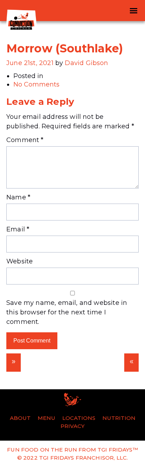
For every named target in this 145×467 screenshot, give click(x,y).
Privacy (72, 426)
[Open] (133, 10)
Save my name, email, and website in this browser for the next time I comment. (66, 312)
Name (18, 197)
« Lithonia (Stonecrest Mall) (131, 362)
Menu (46, 418)
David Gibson (86, 63)
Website (19, 261)
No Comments (36, 84)
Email (17, 229)
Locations (78, 418)
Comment (25, 140)
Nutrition (118, 418)
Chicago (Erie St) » (13, 362)
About (20, 418)
